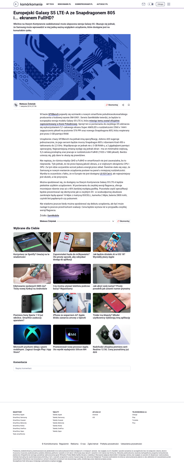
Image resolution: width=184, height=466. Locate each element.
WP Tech (50, 4)
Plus (133, 423)
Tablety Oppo (57, 431)
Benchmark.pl (64, 4)
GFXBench (53, 114)
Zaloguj (160, 4)
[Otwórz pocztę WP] (144, 4)
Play (133, 417)
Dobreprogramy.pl (84, 4)
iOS (94, 417)
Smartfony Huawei (19, 420)
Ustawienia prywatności (131, 444)
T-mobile (135, 420)
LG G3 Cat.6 (106, 173)
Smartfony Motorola (20, 423)
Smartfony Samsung (20, 417)
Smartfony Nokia (18, 426)
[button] (151, 4)
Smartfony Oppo (18, 431)
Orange (134, 415)
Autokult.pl (102, 4)
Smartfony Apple (18, 415)
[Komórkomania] (33, 4)
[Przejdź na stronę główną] (16, 6)
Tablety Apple (57, 415)
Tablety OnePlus (58, 428)
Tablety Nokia (57, 426)
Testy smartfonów (19, 434)
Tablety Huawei (58, 420)
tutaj (59, 461)
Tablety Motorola (58, 423)
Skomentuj (113, 105)
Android (95, 415)
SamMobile (53, 215)
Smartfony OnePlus (19, 428)
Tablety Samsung (58, 417)
